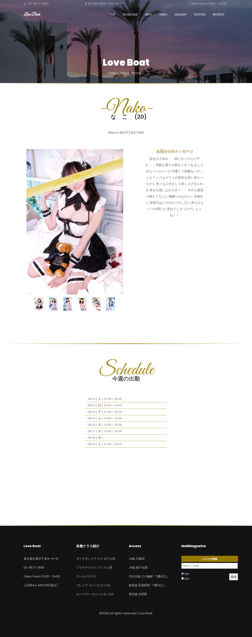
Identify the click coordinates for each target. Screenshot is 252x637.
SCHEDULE (130, 14)
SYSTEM (199, 14)
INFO (148, 14)
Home (112, 73)
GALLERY (181, 14)
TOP (112, 14)
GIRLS (163, 14)
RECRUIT (219, 14)
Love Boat (32, 14)
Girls (124, 73)
